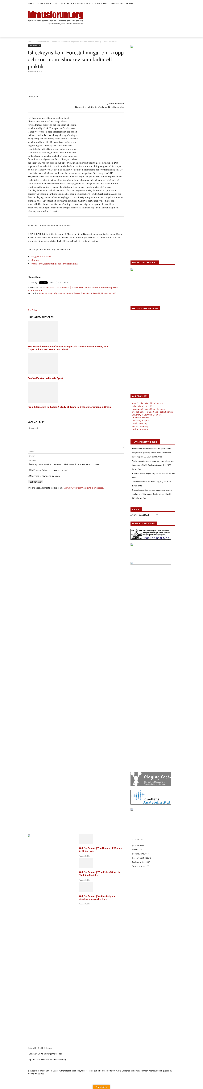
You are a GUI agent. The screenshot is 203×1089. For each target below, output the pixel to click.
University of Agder (140, 420)
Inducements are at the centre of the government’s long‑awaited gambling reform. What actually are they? (151, 452)
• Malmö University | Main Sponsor (146, 403)
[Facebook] (161, 3)
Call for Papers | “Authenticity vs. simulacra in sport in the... (97, 897)
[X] (167, 3)
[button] (136, 3)
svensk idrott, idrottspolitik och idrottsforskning (54, 263)
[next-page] (28, 412)
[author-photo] (34, 307)
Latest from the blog (145, 442)
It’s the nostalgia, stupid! (141, 473)
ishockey (35, 260)
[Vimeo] (170, 3)
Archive (133, 515)
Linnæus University (140, 417)
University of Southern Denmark (146, 414)
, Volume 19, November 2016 (77, 293)
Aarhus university (140, 426)
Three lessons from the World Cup (145, 481)
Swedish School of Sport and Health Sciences (152, 412)
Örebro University (140, 429)
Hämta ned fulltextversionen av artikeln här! (49, 225)
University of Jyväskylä (142, 406)
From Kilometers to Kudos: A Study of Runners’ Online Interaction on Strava (69, 407)
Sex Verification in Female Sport (45, 378)
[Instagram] (164, 3)
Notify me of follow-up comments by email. (49, 470)
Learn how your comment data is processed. (84, 488)
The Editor (32, 310)
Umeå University (139, 423)
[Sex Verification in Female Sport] (43, 373)
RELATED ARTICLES (41, 317)
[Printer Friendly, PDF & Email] (76, 270)
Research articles (42, 41)
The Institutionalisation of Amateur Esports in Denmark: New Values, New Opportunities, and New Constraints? (68, 348)
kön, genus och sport (41, 256)
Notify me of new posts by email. (45, 476)
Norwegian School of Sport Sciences (148, 409)
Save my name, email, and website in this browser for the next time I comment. (65, 464)
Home (30, 41)
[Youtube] (173, 3)
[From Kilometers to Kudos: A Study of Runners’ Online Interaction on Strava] (43, 402)
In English (33, 96)
